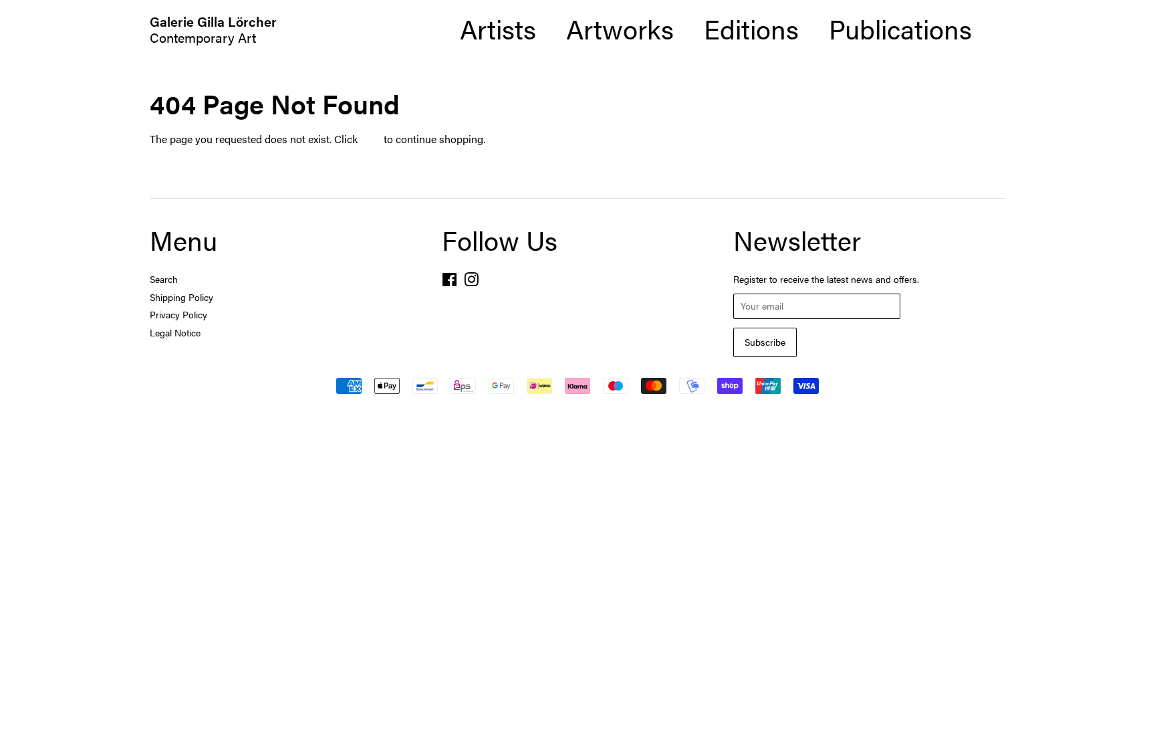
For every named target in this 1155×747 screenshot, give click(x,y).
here (370, 138)
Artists (498, 28)
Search (164, 279)
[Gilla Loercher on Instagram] (471, 282)
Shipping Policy (181, 297)
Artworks (620, 28)
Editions (751, 28)
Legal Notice (175, 332)
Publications (900, 28)
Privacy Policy (178, 314)
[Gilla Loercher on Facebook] (449, 282)
